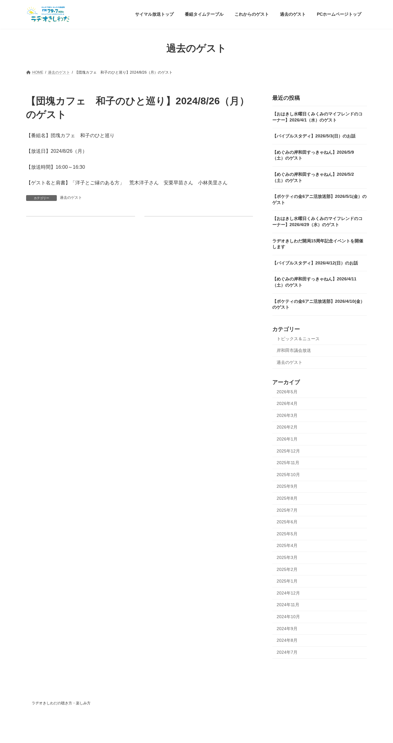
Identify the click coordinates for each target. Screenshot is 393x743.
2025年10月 (288, 474)
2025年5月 (287, 533)
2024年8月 (287, 640)
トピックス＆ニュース (298, 338)
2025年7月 (287, 509)
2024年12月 (288, 592)
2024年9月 (287, 628)
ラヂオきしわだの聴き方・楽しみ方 (61, 703)
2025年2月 (287, 569)
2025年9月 (287, 486)
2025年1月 (287, 581)
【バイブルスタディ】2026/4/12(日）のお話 (315, 262)
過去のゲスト (71, 197)
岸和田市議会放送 (294, 350)
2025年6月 (287, 521)
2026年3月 (287, 415)
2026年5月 (287, 391)
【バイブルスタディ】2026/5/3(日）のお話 (314, 135)
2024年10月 (288, 616)
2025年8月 (287, 498)
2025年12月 (288, 450)
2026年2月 (287, 427)
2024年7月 (287, 651)
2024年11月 (288, 604)
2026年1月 (287, 439)
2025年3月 (287, 557)
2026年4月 (287, 403)
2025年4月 (287, 545)
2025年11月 (288, 462)
